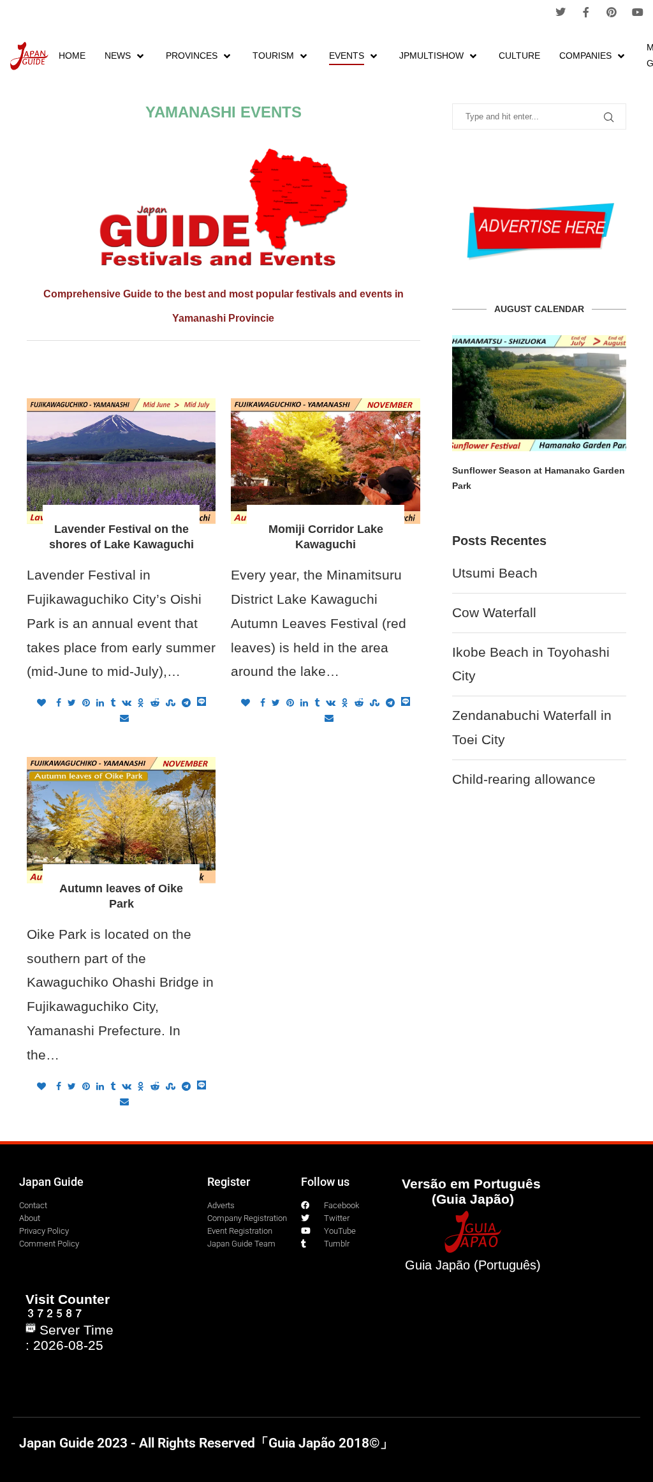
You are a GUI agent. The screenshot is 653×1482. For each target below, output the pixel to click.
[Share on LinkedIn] (100, 703)
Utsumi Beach (495, 572)
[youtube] (637, 12)
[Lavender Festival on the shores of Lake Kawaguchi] (121, 461)
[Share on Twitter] (72, 703)
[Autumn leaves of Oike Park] (121, 820)
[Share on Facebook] (58, 703)
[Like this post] (41, 703)
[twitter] (560, 12)
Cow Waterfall (494, 612)
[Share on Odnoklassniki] (141, 703)
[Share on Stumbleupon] (170, 703)
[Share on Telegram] (186, 703)
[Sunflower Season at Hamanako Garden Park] (539, 393)
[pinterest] (611, 12)
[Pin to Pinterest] (86, 703)
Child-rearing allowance (524, 779)
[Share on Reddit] (154, 703)
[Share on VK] (126, 703)
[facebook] (586, 12)
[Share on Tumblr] (112, 703)
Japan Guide (51, 1181)
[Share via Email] (124, 718)
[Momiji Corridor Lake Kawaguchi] (325, 461)
